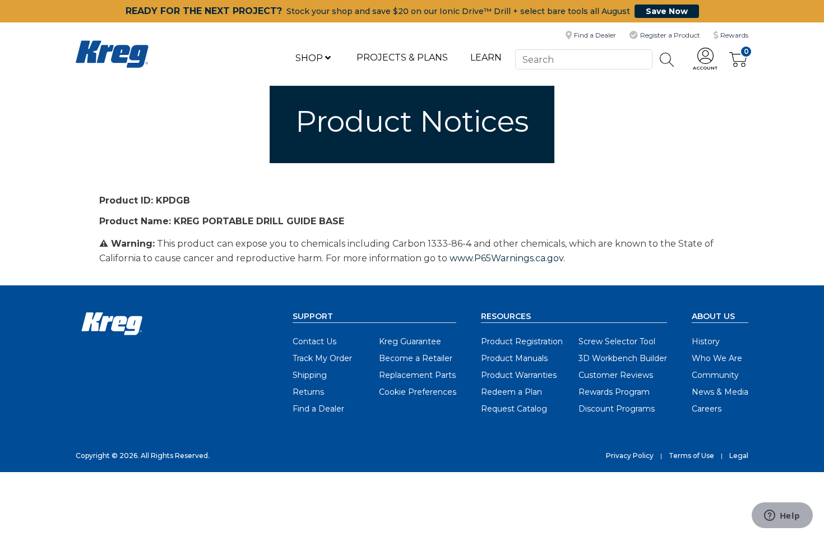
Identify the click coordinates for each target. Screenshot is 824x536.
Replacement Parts (417, 375)
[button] (705, 60)
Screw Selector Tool (616, 341)
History (706, 341)
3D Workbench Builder (622, 358)
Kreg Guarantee (410, 341)
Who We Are (717, 358)
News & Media (720, 392)
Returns (308, 392)
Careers (706, 409)
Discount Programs (616, 409)
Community (715, 375)
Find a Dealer (318, 409)
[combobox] (583, 59)
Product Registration (522, 341)
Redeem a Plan (511, 392)
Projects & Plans (402, 57)
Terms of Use (691, 455)
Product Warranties (519, 375)
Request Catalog (514, 409)
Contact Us (314, 341)
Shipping (310, 375)
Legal (738, 455)
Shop (310, 58)
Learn (486, 57)
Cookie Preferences (417, 392)
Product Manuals (514, 358)
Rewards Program (614, 392)
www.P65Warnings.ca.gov (506, 258)
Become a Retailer (415, 358)
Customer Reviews (615, 375)
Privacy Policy (630, 455)
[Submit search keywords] (667, 59)
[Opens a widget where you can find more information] (782, 516)
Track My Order (322, 358)
